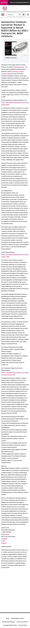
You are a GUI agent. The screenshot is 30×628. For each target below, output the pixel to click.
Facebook (4, 538)
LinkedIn (4, 543)
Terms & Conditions (22, 622)
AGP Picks (4, 2)
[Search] (20, 14)
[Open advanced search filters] (23, 14)
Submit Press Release (8, 622)
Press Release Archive (17, 618)
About (8, 618)
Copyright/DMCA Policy (10, 625)
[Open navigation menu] (2, 14)
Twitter (3, 541)
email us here (5, 534)
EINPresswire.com (18, 67)
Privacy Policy (23, 625)
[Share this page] (28, 14)
